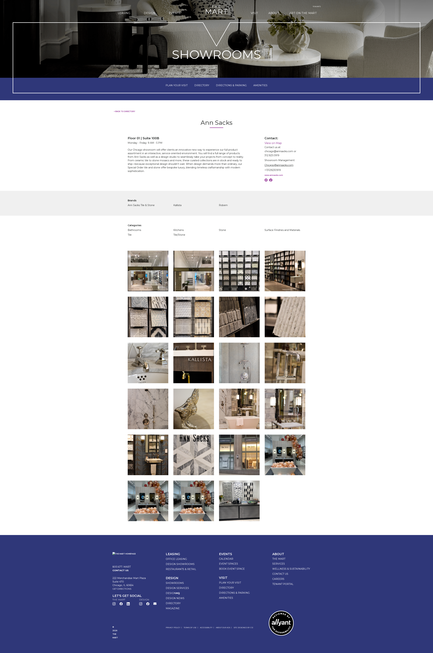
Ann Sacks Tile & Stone (141, 205)
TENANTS (317, 7)
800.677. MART (121, 566)
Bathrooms (134, 230)
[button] (154, 603)
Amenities (226, 597)
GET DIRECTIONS (121, 588)
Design (149, 13)
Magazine (173, 608)
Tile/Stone (179, 234)
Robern (223, 205)
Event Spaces (228, 563)
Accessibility (206, 627)
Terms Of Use (190, 627)
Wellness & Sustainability (291, 568)
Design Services (177, 588)
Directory (173, 603)
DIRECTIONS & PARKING (231, 85)
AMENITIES (260, 85)
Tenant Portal (282, 584)
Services (278, 563)
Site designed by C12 (243, 627)
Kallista (177, 205)
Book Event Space (232, 568)
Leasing (124, 13)
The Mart (278, 558)
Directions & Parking (234, 592)
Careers (278, 578)
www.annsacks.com (274, 175)
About (273, 13)
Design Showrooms (180, 564)
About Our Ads (223, 627)
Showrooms (175, 583)
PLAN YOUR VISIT (177, 85)
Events (175, 13)
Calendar (226, 558)
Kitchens (178, 230)
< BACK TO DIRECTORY (124, 111)
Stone (222, 230)
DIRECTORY (201, 85)
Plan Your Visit (230, 582)
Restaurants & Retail (181, 569)
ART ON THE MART (303, 13)
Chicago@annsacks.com (279, 165)
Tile (130, 234)
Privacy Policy (173, 627)
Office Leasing (176, 559)
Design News (175, 598)
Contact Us (280, 573)
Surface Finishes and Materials (282, 230)
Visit (254, 13)
